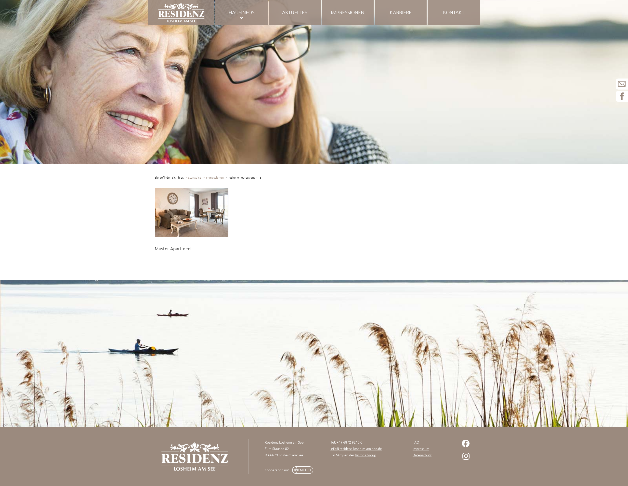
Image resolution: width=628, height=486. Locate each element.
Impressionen (347, 12)
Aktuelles (294, 12)
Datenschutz (422, 454)
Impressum (421, 448)
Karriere (401, 12)
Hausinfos (241, 12)
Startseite (194, 177)
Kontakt (453, 12)
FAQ (416, 442)
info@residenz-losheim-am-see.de (356, 448)
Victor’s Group (365, 454)
